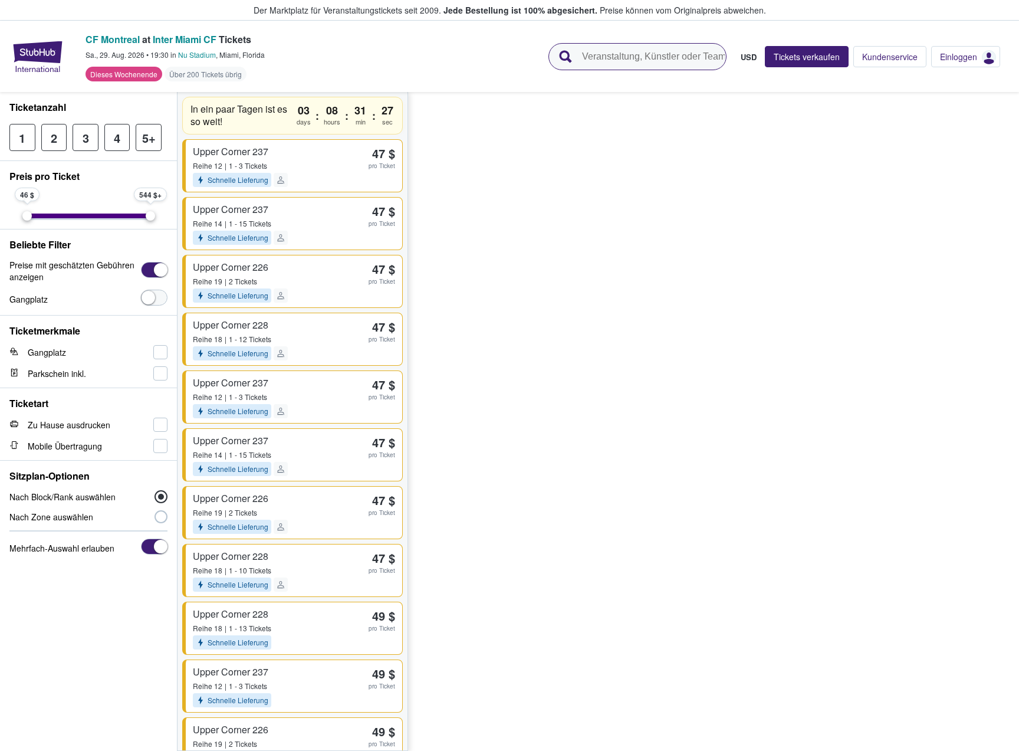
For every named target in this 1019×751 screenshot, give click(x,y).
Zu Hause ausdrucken (69, 425)
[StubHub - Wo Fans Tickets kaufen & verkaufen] (37, 57)
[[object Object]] (154, 270)
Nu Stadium (197, 55)
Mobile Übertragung (65, 446)
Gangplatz (28, 299)
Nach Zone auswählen (51, 517)
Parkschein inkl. (57, 373)
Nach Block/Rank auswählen (62, 497)
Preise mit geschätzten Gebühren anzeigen (71, 271)
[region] (713, 421)
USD (749, 56)
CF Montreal (113, 39)
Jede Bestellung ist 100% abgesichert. (520, 10)
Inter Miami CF (184, 39)
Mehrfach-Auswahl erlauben (61, 548)
